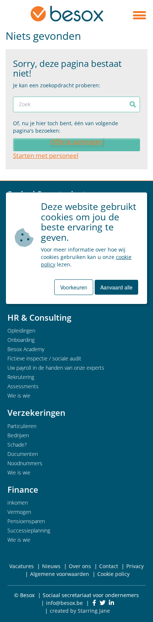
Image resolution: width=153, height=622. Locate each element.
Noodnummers (24, 463)
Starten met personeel (45, 155)
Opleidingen (21, 330)
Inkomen (17, 502)
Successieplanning (28, 530)
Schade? (17, 444)
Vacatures (21, 566)
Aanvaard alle (116, 287)
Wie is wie (18, 395)
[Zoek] (132, 104)
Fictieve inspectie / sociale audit (44, 358)
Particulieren (21, 426)
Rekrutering (20, 376)
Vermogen (19, 511)
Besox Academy (25, 349)
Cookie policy (113, 573)
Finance (22, 489)
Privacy (135, 566)
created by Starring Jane (80, 610)
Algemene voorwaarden (59, 573)
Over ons (80, 566)
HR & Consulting (39, 317)
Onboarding (21, 339)
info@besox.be (64, 602)
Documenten (22, 453)
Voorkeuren (73, 287)
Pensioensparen (26, 521)
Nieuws (51, 566)
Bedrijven (18, 435)
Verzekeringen (36, 412)
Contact (108, 566)
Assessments (23, 386)
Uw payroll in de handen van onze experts (55, 367)
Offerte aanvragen (76, 141)
